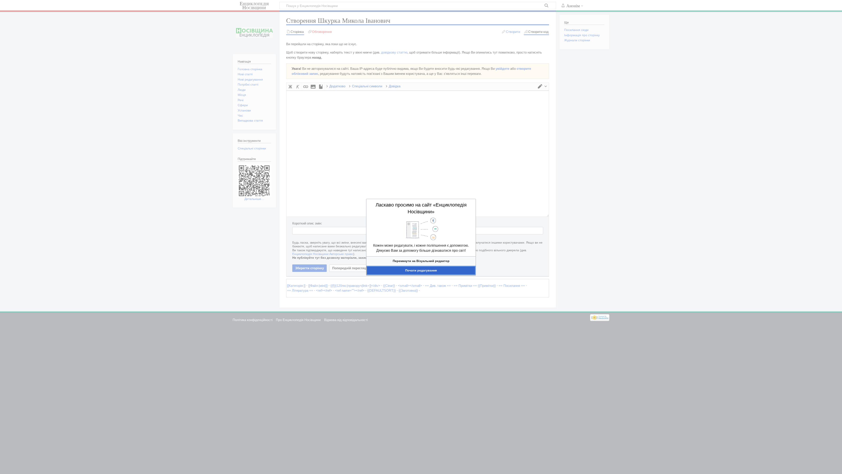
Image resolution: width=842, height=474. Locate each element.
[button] (421, 261)
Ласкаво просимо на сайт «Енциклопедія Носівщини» (421, 208)
